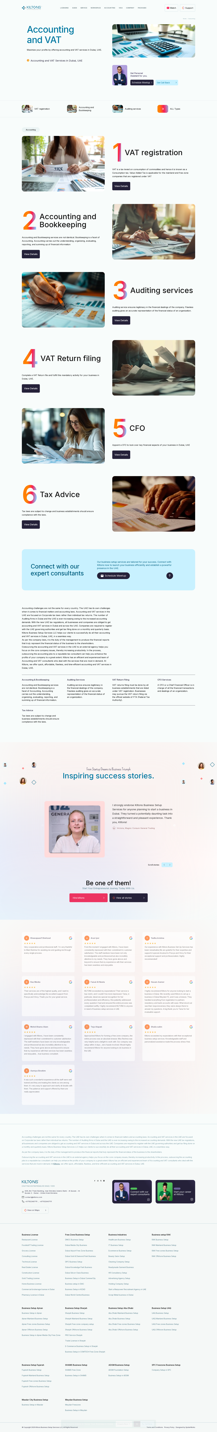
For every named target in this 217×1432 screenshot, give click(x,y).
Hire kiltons (78, 898)
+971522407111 (31, 1201)
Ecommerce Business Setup (119, 1251)
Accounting (109, 8)
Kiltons (25, 664)
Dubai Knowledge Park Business (78, 1267)
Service (83, 8)
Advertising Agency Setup (119, 1278)
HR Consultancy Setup (117, 1273)
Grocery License (29, 1251)
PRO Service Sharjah (73, 1335)
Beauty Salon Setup (116, 1256)
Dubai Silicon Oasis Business (77, 1273)
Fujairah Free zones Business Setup (36, 1381)
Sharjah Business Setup (75, 1313)
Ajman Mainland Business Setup (35, 1319)
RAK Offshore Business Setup (164, 1256)
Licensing (64, 8)
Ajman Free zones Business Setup (36, 1324)
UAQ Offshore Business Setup (164, 1330)
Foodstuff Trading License (32, 1245)
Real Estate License (30, 1267)
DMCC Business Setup (74, 1240)
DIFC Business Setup (73, 1262)
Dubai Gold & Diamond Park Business (80, 1256)
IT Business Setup (115, 1245)
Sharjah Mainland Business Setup (78, 1319)
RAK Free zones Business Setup (165, 1251)
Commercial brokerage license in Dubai (38, 1289)
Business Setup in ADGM (118, 1375)
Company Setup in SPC (161, 1370)
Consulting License (29, 1256)
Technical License (29, 1262)
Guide (74, 8)
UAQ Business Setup (160, 1313)
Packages (142, 8)
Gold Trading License (31, 1278)
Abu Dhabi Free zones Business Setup (124, 1324)
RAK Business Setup (160, 1240)
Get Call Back (163, 82)
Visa (121, 8)
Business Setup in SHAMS (75, 1375)
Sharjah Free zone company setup (79, 1324)
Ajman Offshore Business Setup (35, 1330)
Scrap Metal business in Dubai (120, 1295)
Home (184, 18)
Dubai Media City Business (76, 1245)
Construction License (30, 1273)
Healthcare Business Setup (119, 1240)
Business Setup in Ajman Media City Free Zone (41, 1335)
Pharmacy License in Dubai (33, 1295)
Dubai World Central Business (77, 1295)
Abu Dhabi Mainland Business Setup (123, 1313)
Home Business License (31, 1284)
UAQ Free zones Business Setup (165, 1324)
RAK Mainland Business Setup (164, 1245)
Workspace (96, 8)
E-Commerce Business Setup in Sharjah (81, 1346)
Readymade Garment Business (121, 1267)
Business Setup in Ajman (32, 1313)
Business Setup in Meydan (76, 1410)
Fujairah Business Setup (31, 1370)
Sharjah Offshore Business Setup (78, 1330)
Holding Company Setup (118, 1284)
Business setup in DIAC (74, 1284)
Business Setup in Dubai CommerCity (80, 1278)
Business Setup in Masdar (32, 1405)
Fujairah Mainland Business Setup (35, 1375)
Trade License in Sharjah (75, 1341)
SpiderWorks (190, 1427)
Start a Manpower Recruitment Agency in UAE (127, 1289)
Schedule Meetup (141, 82)
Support (189, 8)
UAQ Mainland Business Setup (164, 1319)
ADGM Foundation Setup (118, 1370)
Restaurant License (30, 1240)
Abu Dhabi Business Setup (119, 1319)
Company (130, 8)
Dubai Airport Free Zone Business (79, 1251)
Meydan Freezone (73, 1405)
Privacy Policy (169, 1427)
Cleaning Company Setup (119, 1262)
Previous (42, 825)
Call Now (148, 1428)
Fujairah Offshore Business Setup (35, 1386)
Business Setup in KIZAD (75, 1289)
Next (174, 825)
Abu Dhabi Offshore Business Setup (123, 1330)
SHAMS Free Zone (73, 1370)
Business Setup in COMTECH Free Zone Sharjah (85, 1352)
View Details (121, 186)
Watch (173, 8)
